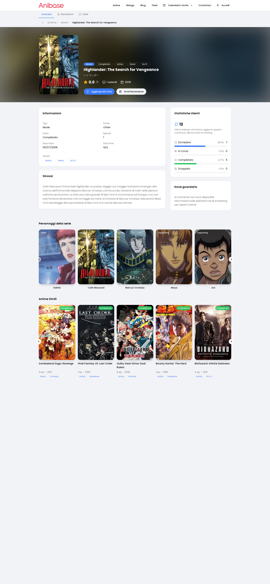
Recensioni (67, 14)
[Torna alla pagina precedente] (43, 22)
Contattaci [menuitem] (204, 5)
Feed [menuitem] (154, 5)
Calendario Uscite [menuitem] (178, 5)
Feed (85, 14)
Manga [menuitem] (130, 5)
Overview (46, 14)
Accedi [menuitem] (225, 5)
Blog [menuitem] (143, 5)
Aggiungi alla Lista (101, 91)
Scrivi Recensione (134, 91)
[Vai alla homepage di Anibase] (51, 5)
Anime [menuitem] (116, 5)
